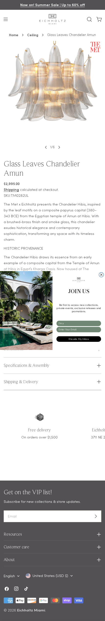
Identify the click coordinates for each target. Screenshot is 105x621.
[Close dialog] (101, 274)
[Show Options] (98, 323)
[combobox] (78, 323)
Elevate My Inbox (79, 339)
